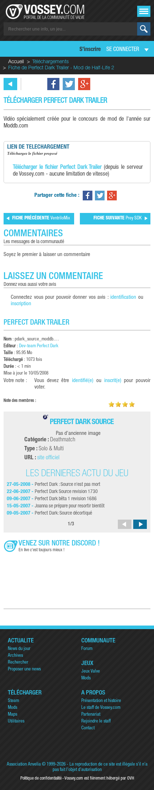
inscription (21, 304)
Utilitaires (16, 721)
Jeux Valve (90, 671)
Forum (86, 649)
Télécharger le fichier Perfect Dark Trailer (57, 168)
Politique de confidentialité (41, 778)
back (10, 84)
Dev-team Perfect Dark (38, 346)
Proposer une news (24, 669)
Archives (15, 656)
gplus (84, 84)
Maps (12, 714)
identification (123, 297)
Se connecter (122, 50)
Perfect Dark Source (82, 422)
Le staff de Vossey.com (100, 708)
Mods (86, 678)
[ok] (143, 29)
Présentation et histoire (101, 701)
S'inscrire (90, 50)
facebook (53, 84)
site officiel (48, 458)
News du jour (19, 649)
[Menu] (143, 11)
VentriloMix (41, 218)
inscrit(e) (112, 381)
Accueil (16, 62)
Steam (13, 701)
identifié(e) (82, 381)
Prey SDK (117, 218)
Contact (88, 728)
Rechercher (18, 662)
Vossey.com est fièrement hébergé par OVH (99, 778)
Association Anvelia (24, 764)
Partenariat (90, 714)
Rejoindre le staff (96, 721)
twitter (69, 84)
